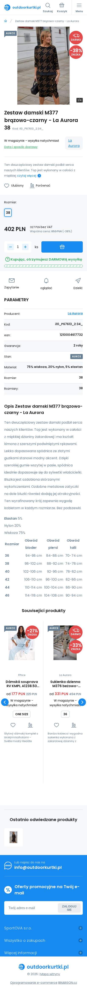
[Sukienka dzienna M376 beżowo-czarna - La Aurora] (65, 642)
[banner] (23, 7)
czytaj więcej (26, 176)
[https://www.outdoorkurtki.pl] (5, 21)
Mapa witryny (50, 974)
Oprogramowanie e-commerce (33, 983)
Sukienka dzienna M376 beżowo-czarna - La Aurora (65, 684)
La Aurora (74, 143)
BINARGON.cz (67, 983)
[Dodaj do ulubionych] (13, 725)
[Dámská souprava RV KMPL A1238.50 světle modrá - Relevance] (21, 642)
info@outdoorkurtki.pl (38, 867)
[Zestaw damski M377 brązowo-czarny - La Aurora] (13, 837)
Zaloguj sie (69, 908)
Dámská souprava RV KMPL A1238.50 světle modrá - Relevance (22, 684)
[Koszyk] (62, 8)
